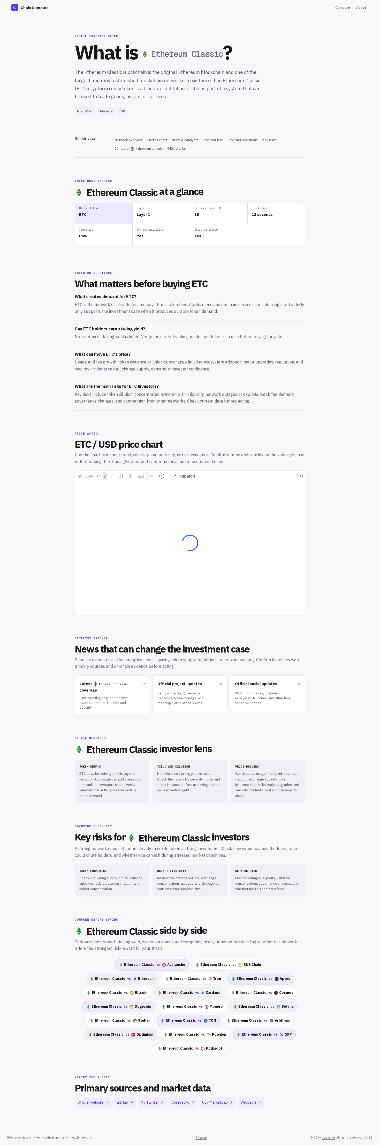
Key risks (269, 140)
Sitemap (201, 1137)
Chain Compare (31, 7)
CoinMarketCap (217, 1102)
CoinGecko (183, 1102)
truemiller (328, 1137)
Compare (342, 7)
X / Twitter (152, 1102)
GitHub (124, 1102)
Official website (93, 1102)
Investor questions (243, 140)
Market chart (157, 140)
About (361, 7)
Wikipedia (251, 1102)
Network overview (129, 140)
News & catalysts (185, 140)
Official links (176, 148)
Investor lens (213, 140)
